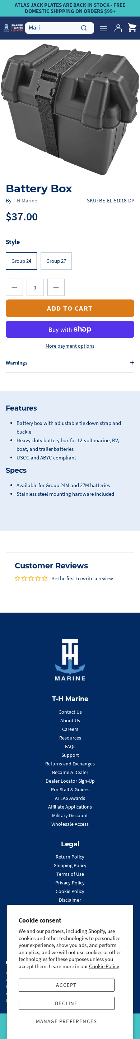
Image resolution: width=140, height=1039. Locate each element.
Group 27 (56, 260)
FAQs (70, 746)
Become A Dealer (70, 772)
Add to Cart (70, 308)
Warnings (16, 362)
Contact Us (70, 712)
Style (13, 242)
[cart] (132, 28)
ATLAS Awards (70, 798)
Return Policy (70, 856)
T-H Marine (25, 200)
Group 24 (21, 260)
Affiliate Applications (70, 807)
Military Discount (70, 815)
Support (70, 755)
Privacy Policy (70, 882)
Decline (66, 1003)
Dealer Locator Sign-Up (70, 781)
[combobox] (59, 27)
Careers (70, 729)
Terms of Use (70, 874)
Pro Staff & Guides (70, 789)
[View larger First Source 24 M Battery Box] (70, 110)
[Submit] (84, 27)
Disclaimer (70, 900)
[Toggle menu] (103, 28)
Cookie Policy (104, 966)
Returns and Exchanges (70, 763)
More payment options (70, 346)
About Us (70, 720)
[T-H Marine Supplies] (13, 28)
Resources (70, 737)
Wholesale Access (70, 824)
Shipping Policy (70, 865)
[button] (14, 287)
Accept (66, 984)
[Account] (116, 28)
